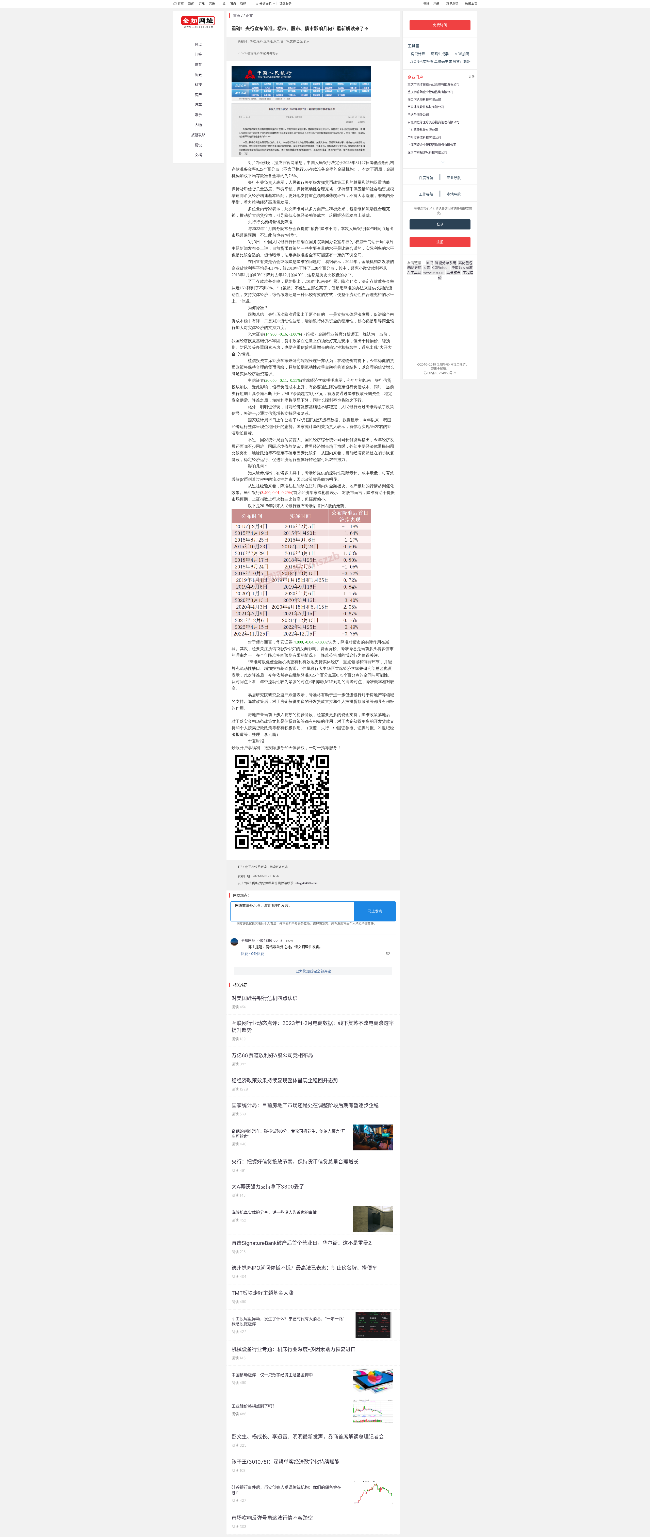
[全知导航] (194, 32)
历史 (198, 74)
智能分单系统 (445, 262)
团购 (233, 4)
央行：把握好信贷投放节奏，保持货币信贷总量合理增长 (295, 1162)
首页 (181, 4)
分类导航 (265, 4)
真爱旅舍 (453, 272)
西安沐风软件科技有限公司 (426, 107)
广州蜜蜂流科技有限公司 (424, 137)
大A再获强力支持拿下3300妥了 (268, 1187)
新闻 (191, 4)
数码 (243, 4)
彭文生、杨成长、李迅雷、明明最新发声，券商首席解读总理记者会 (308, 1437)
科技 (198, 84)
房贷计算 (418, 54)
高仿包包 (465, 262)
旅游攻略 (198, 135)
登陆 (426, 4)
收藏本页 (471, 4)
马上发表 (375, 911)
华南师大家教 (462, 267)
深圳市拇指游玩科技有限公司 (427, 152)
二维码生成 (443, 61)
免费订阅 (440, 25)
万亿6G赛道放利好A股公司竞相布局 (272, 1055)
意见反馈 (452, 4)
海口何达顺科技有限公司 (424, 100)
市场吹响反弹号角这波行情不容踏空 (272, 1518)
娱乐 (198, 114)
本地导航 (454, 194)
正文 (249, 15)
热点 (198, 44)
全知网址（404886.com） (261, 940)
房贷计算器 (461, 61)
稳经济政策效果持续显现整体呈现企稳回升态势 (285, 1081)
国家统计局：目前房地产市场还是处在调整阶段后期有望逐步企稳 (305, 1105)
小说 (222, 4)
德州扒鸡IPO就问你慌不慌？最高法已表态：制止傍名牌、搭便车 (304, 1268)
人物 (198, 125)
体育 (198, 64)
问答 (198, 54)
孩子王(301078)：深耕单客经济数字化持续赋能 (285, 1462)
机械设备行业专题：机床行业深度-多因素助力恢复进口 (294, 1349)
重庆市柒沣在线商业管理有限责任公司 (433, 84)
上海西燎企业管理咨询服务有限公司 (432, 145)
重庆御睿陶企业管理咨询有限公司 (430, 92)
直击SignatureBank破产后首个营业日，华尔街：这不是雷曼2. (302, 1243)
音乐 (212, 4)
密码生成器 (440, 54)
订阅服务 (285, 4)
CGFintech (440, 267)
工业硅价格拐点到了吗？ (254, 1406)
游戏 (202, 4)
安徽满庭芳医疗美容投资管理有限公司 (433, 122)
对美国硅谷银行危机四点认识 (265, 998)
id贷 (429, 262)
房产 (198, 94)
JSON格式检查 (421, 61)
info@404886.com (306, 883)
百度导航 (426, 177)
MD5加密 (461, 54)
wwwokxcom (433, 272)
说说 (198, 145)
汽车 (198, 104)
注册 (436, 4)
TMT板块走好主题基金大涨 (263, 1293)
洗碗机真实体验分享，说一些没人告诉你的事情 (274, 1212)
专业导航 (454, 177)
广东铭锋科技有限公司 (423, 130)
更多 (471, 76)
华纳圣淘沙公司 (418, 115)
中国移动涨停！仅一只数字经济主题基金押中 (272, 1374)
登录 (440, 224)
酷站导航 (414, 267)
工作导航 (426, 194)
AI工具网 (414, 272)
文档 (198, 155)
